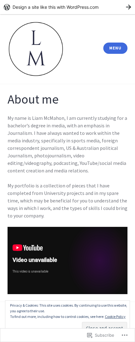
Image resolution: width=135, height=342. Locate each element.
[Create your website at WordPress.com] (67, 7)
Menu (115, 48)
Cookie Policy (115, 316)
